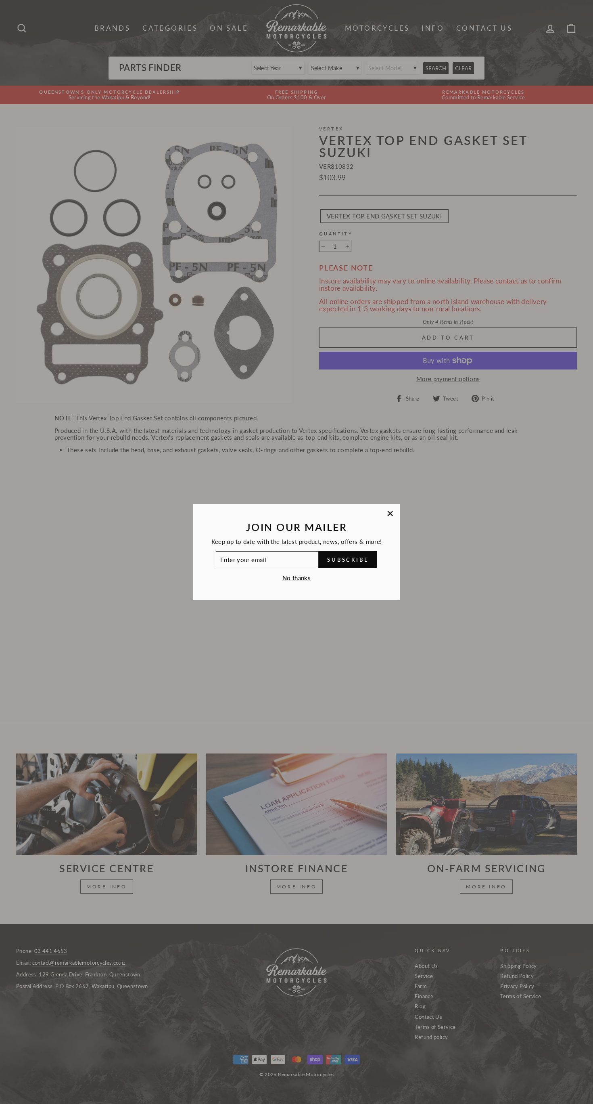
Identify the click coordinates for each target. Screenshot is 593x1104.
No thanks (296, 577)
